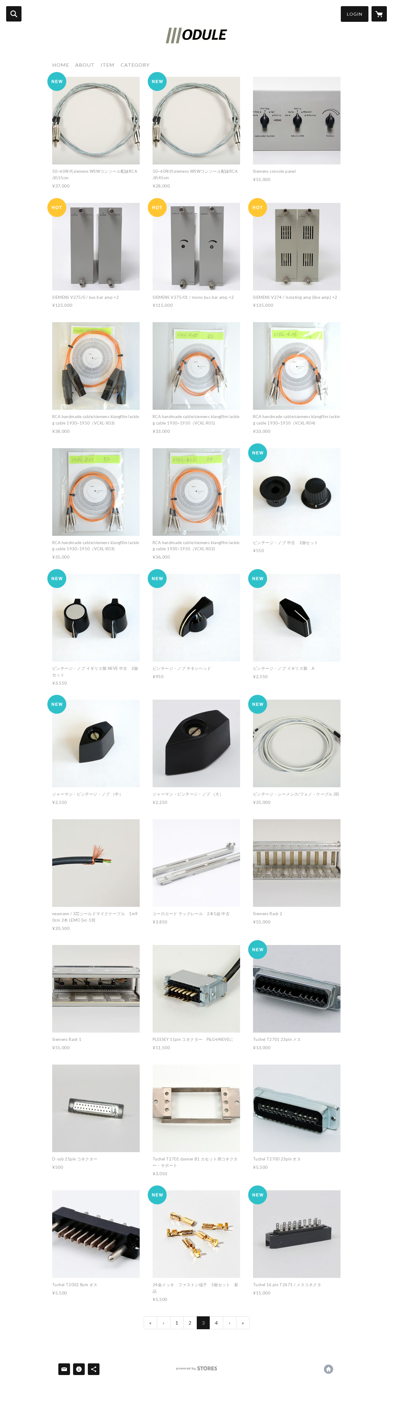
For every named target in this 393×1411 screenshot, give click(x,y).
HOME (60, 65)
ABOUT (85, 65)
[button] (354, 14)
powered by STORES (196, 1370)
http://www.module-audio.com (328, 1369)
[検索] (13, 14)
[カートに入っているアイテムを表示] (379, 14)
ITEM (108, 65)
